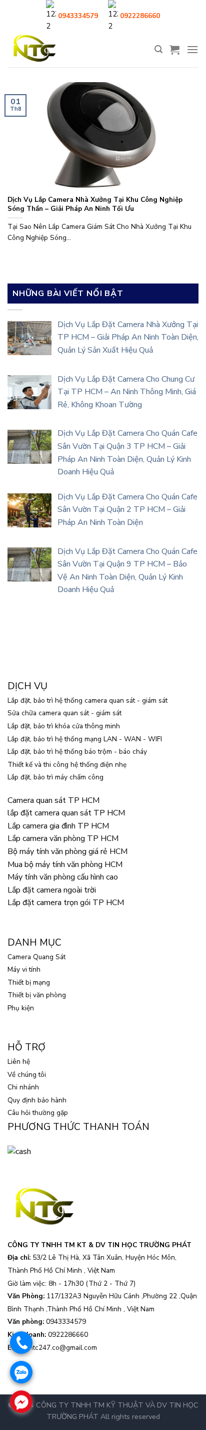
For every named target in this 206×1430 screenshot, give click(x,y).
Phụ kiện (21, 1008)
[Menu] (192, 49)
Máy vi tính (24, 969)
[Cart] (175, 50)
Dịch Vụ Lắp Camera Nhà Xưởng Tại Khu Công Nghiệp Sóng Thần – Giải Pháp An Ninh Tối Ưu (95, 204)
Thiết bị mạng (29, 982)
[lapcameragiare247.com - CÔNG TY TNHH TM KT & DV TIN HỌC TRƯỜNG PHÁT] (34, 49)
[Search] (158, 49)
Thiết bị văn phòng (37, 995)
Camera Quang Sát (37, 957)
